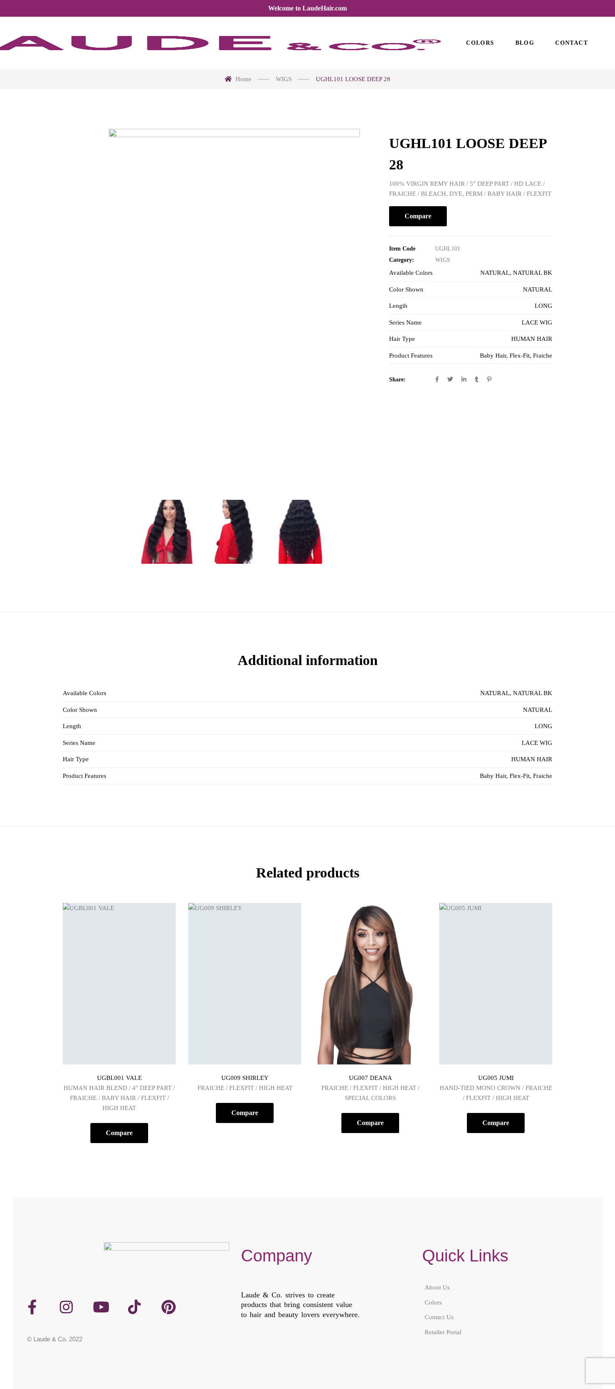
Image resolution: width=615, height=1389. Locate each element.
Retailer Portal (443, 1331)
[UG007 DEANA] (370, 983)
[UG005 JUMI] (495, 983)
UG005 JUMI (496, 1077)
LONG (543, 305)
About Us (437, 1287)
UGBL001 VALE (119, 1077)
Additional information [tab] (308, 660)
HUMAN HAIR (531, 338)
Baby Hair (493, 355)
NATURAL (495, 272)
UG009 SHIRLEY (245, 1077)
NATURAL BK (532, 272)
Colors (433, 1302)
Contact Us (439, 1317)
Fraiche (542, 355)
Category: (401, 260)
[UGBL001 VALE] (119, 983)
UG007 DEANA (370, 1077)
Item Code (402, 249)
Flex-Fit (520, 355)
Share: (397, 379)
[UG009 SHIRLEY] (244, 983)
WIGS (442, 260)
